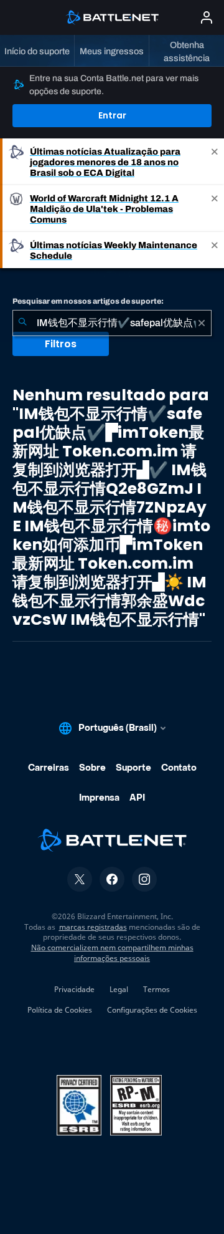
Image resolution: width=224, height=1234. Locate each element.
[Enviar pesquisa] (22, 323)
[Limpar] (202, 323)
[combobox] (112, 323)
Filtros (61, 344)
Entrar (112, 115)
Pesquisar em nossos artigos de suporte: (88, 301)
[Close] (214, 161)
